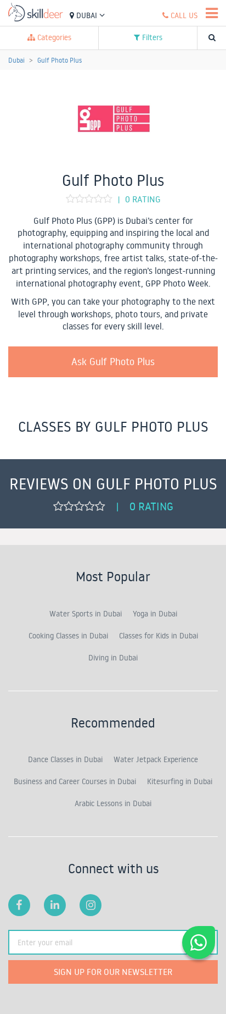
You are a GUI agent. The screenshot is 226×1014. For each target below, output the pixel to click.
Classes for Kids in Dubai (158, 636)
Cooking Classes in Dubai (68, 636)
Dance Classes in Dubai (65, 759)
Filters (151, 37)
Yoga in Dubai (155, 614)
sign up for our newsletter (113, 971)
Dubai (86, 15)
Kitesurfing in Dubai (179, 781)
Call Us (182, 15)
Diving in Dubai (113, 658)
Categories (53, 37)
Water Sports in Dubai (85, 614)
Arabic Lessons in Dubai (113, 803)
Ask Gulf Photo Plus (113, 361)
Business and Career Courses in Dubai (75, 781)
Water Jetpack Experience (156, 759)
